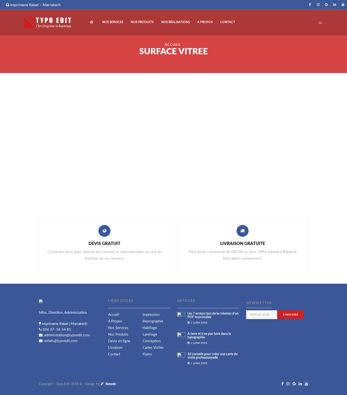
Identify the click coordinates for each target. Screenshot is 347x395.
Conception (152, 341)
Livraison (115, 347)
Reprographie (153, 321)
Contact (227, 22)
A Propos (205, 22)
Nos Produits (142, 22)
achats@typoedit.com (60, 341)
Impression (151, 314)
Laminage (150, 334)
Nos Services (112, 22)
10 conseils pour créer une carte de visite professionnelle (212, 356)
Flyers (147, 354)
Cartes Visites (153, 347)
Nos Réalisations (175, 22)
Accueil (173, 44)
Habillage (150, 328)
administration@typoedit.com (66, 335)
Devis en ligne (119, 341)
